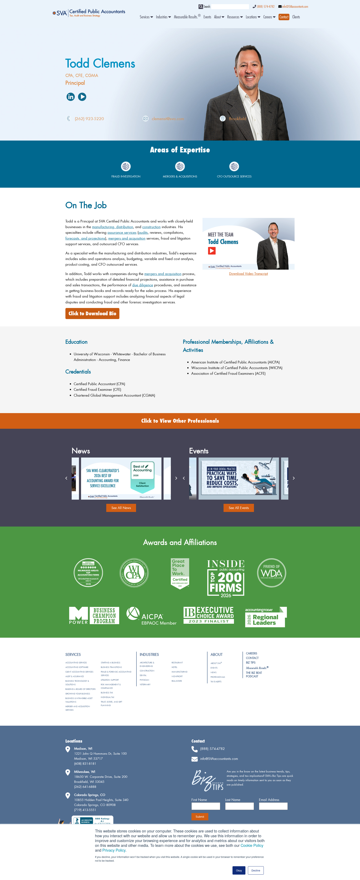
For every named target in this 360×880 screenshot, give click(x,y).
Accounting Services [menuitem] (76, 662)
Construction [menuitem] (147, 670)
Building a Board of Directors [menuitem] (80, 689)
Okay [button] (239, 870)
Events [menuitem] (207, 17)
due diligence (142, 285)
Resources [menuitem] (233, 17)
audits (143, 232)
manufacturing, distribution (112, 226)
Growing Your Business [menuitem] (77, 693)
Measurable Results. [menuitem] (187, 17)
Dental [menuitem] (143, 675)
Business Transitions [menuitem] (111, 667)
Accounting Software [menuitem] (76, 667)
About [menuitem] (218, 17)
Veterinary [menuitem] (145, 684)
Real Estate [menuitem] (177, 681)
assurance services (122, 232)
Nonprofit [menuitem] (177, 676)
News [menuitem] (213, 672)
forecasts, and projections (85, 238)
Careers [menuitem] (268, 17)
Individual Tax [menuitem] (107, 697)
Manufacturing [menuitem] (179, 671)
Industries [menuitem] (162, 17)
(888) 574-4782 (266, 6)
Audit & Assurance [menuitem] (74, 676)
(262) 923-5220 (89, 118)
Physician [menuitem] (144, 680)
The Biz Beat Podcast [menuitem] (254, 674)
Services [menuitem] (145, 17)
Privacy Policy (113, 850)
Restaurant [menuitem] (177, 662)
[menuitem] (284, 17)
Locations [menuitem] (252, 17)
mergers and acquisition (126, 238)
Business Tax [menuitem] (107, 692)
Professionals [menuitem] (218, 677)
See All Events (239, 507)
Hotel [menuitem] (174, 667)
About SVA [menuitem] (216, 663)
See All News (121, 507)
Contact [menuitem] (252, 658)
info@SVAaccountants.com (295, 6)
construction (151, 226)
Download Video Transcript (248, 273)
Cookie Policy (252, 845)
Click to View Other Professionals (180, 421)
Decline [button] (255, 870)
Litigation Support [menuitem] (110, 680)
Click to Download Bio (92, 313)
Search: (207, 6)
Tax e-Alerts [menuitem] (216, 681)
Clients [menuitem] (296, 17)
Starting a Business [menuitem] (110, 662)
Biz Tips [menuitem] (250, 662)
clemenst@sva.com (168, 118)
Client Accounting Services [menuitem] (79, 671)
